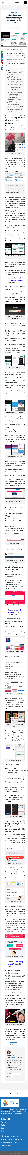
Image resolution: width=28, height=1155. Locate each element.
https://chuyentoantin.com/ (12, 1073)
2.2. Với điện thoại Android (14, 104)
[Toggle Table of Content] (21, 70)
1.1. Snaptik (11, 76)
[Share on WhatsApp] (2, 52)
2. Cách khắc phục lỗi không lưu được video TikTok (14, 100)
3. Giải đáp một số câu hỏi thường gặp (15, 106)
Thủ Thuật (14, 12)
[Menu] (25, 2)
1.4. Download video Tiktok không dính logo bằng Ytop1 (15, 81)
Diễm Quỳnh (13, 1057)
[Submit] (21, 2)
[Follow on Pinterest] (17, 1093)
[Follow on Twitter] (14, 1093)
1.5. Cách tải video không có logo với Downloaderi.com (16, 85)
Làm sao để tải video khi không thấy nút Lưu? (15, 110)
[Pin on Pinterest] (2, 61)
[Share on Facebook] (2, 55)
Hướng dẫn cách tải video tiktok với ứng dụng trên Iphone (15, 96)
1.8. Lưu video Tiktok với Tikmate (15, 91)
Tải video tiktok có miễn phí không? (15, 108)
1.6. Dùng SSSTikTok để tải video (15, 87)
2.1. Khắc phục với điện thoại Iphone (15, 103)
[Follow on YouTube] (20, 1093)
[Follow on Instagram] (10, 1093)
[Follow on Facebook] (7, 1093)
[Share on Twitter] (2, 58)
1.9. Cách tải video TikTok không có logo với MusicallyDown (15, 93)
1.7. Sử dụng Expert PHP (13, 89)
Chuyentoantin (10, 1069)
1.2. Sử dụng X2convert (13, 78)
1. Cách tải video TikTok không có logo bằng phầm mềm (14, 73)
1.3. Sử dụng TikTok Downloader (15, 79)
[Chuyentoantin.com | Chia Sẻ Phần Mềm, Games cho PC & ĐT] (4, 2)
